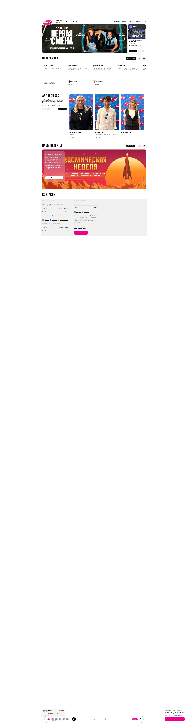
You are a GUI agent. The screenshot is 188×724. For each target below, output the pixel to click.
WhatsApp (86, 212)
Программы (117, 21)
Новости (124, 21)
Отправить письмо (80, 233)
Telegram (47, 220)
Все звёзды (62, 108)
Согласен (174, 719)
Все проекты (131, 145)
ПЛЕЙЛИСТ (135, 719)
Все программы (131, 58)
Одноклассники (64, 220)
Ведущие (131, 21)
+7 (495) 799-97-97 (64, 208)
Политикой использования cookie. (173, 715)
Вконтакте (54, 220)
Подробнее (54, 177)
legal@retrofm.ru (65, 211)
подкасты (138, 21)
